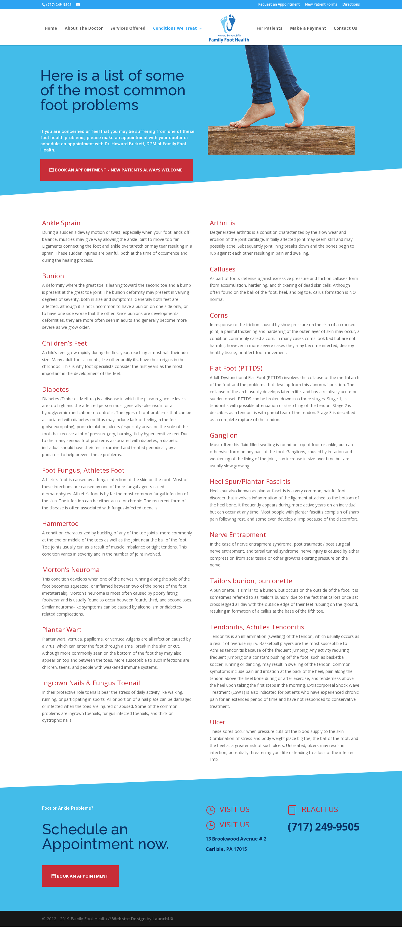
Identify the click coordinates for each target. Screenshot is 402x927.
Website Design (129, 918)
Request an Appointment (279, 5)
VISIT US (235, 809)
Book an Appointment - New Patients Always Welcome (118, 170)
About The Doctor (84, 28)
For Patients (270, 28)
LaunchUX (162, 918)
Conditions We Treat (175, 28)
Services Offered (127, 28)
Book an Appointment (82, 876)
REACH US (319, 809)
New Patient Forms (321, 5)
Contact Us (345, 28)
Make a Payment (308, 28)
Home (51, 28)
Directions (351, 5)
